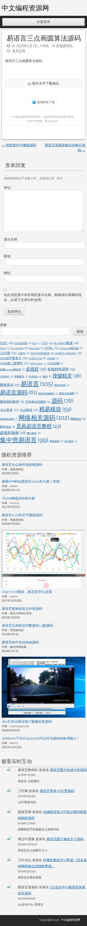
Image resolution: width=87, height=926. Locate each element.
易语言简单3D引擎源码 (57, 791)
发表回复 (19, 51)
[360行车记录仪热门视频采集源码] (43, 688)
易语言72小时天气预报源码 (22, 515)
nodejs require (68, 353)
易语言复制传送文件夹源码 (22, 609)
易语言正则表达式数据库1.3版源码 (27, 625)
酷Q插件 (34, 433)
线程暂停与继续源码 (19, 145)
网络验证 (78, 418)
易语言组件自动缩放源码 (20, 642)
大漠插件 (6, 376)
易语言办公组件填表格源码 (22, 465)
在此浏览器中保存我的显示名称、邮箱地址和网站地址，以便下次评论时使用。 (43, 297)
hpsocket (36, 348)
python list (37, 358)
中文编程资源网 (25, 8)
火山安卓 (9, 410)
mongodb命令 (42, 353)
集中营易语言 (24, 440)
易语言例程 (61, 385)
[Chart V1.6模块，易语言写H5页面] (43, 559)
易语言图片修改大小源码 (65, 839)
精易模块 (55, 409)
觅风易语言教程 (38, 426)
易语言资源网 (68, 393)
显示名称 (10, 239)
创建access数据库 (12, 369)
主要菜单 (43, 22)
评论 (8, 188)
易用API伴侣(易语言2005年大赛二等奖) (31, 481)
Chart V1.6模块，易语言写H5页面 (27, 592)
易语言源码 (18, 392)
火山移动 (29, 410)
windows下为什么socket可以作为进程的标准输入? (40, 738)
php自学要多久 (13, 358)
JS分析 (8, 353)
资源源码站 (64, 46)
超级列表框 (13, 433)
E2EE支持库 (22, 343)
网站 (7, 273)
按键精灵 (67, 375)
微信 (47, 376)
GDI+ (47, 343)
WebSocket (38, 363)
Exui (36, 343)
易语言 (37, 383)
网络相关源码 (44, 417)
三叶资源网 (55, 363)
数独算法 (10, 385)
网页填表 (7, 426)
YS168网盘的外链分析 (18, 498)
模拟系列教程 (12, 402)
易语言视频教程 (48, 393)
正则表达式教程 (37, 401)
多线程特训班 (61, 369)
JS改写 (23, 353)
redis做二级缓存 (14, 363)
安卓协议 (35, 376)
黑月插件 (70, 441)
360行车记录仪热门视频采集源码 (27, 722)
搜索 (3, 325)
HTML (51, 348)
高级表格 (56, 441)
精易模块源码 (9, 419)
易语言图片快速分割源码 (68, 770)
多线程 (36, 368)
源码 (62, 400)
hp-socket (19, 348)
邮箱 (7, 256)
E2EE (6, 343)
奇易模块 (21, 376)
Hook (5, 348)
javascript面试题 (71, 348)
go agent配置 (66, 343)
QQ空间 (53, 358)
